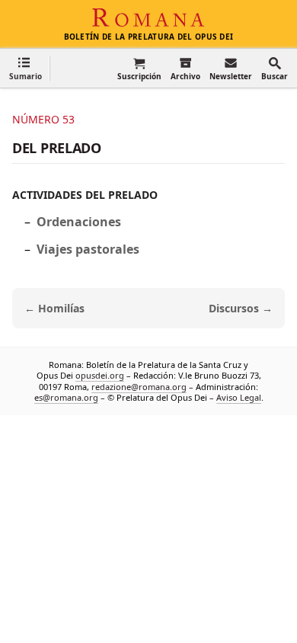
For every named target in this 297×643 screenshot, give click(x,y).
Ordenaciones (79, 221)
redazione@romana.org (139, 386)
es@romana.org (66, 396)
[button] (25, 68)
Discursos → (241, 308)
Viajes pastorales (88, 249)
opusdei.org (99, 375)
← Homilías (54, 308)
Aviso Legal (238, 396)
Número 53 (43, 119)
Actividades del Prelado (85, 194)
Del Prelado (56, 148)
